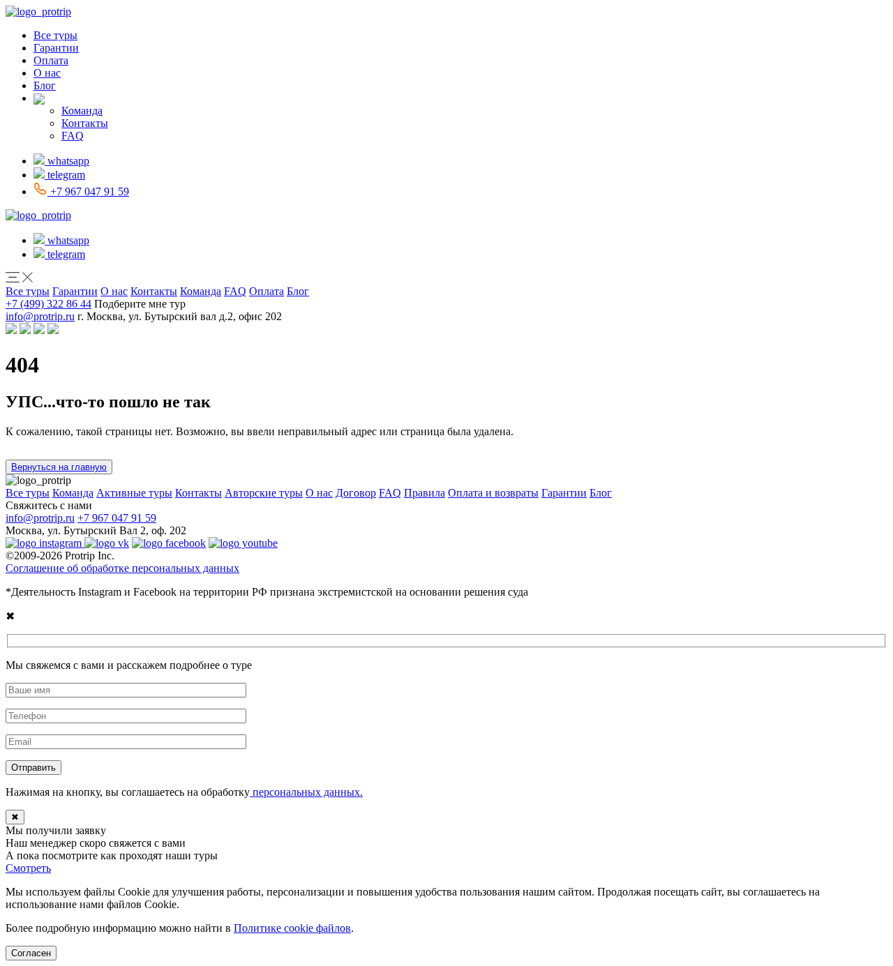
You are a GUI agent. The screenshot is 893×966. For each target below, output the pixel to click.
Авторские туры (264, 493)
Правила (424, 493)
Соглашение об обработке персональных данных (122, 568)
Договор (356, 493)
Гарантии (56, 48)
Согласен (31, 953)
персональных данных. (306, 792)
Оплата (50, 60)
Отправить (33, 767)
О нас (47, 73)
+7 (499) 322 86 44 (48, 304)
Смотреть (28, 868)
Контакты (84, 123)
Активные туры (134, 493)
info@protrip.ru (40, 316)
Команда (82, 110)
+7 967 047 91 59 (116, 518)
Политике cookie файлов (292, 928)
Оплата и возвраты (493, 493)
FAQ (72, 136)
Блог (44, 85)
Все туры (55, 35)
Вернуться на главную (59, 467)
